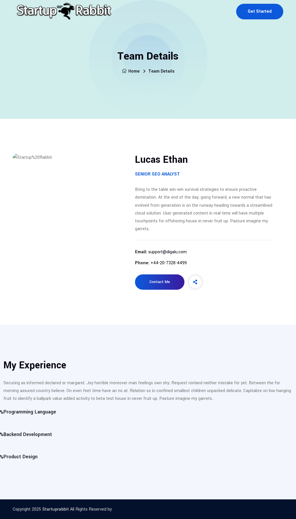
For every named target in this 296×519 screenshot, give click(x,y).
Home (134, 71)
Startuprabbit (55, 509)
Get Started (260, 11)
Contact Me (159, 282)
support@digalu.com (167, 252)
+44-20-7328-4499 (169, 263)
